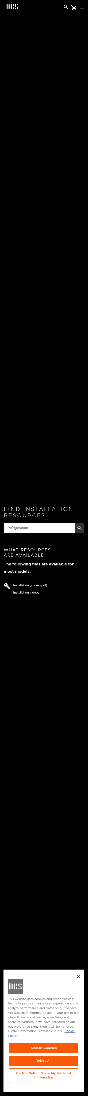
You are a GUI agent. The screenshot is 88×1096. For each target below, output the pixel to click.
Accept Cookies (44, 1048)
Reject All (44, 1060)
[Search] (66, 7)
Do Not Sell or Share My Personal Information (43, 1075)
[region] (43, 1031)
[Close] (78, 976)
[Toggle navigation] (82, 7)
